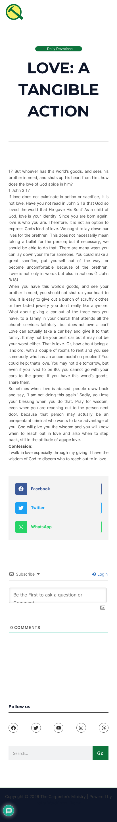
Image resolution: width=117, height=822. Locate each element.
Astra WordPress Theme (58, 802)
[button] (58, 489)
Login (102, 574)
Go (100, 753)
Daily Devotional (60, 49)
